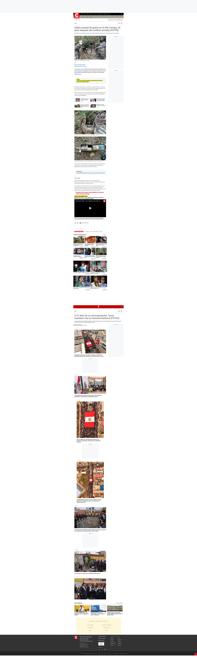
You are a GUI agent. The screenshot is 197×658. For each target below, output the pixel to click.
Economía (112, 641)
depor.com (105, 653)
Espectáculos (113, 643)
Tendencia (120, 643)
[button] (90, 208)
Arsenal (91, 231)
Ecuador (100, 231)
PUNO (85, 17)
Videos (112, 645)
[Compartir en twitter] (121, 23)
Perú (75, 23)
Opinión (119, 641)
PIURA (82, 17)
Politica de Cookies (101, 640)
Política (112, 638)
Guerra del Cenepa (95, 231)
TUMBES (91, 17)
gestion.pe (100, 653)
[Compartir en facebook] (119, 23)
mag (127, 653)
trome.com (110, 653)
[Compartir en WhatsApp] (80, 223)
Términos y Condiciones (102, 636)
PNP (96, 89)
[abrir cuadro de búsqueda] (122, 14)
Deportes (119, 639)
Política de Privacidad (101, 638)
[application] (90, 208)
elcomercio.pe (87, 653)
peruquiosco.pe (122, 653)
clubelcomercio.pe (94, 653)
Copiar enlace (86, 222)
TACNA (88, 17)
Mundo (112, 639)
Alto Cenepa (87, 231)
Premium (119, 645)
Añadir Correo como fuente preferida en (115, 19)
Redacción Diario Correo (79, 64)
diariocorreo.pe (116, 653)
